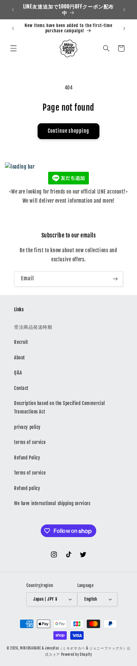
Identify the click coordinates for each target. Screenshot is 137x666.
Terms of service (30, 473)
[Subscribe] (115, 279)
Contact (21, 388)
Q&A (18, 373)
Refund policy (27, 488)
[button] (13, 48)
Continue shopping (68, 131)
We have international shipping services (52, 503)
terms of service (30, 442)
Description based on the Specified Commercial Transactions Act (59, 407)
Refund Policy (27, 458)
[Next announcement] (124, 10)
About (19, 357)
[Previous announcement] (12, 10)
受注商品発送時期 (33, 327)
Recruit (21, 342)
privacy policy (27, 427)
